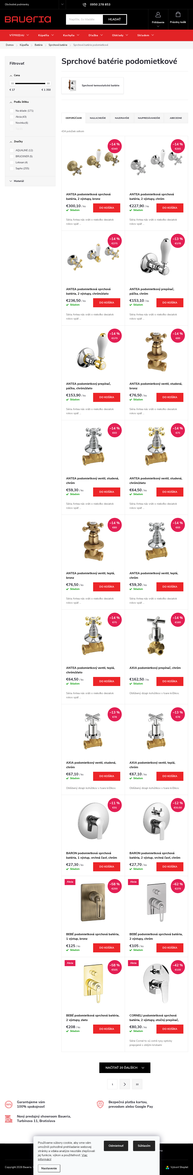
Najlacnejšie (98, 118)
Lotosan (21, 162)
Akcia (21, 117)
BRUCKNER (24, 156)
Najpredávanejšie (149, 118)
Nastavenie (49, 1168)
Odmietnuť (116, 1146)
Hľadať (114, 19)
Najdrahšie (122, 118)
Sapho (22, 168)
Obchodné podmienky (17, 4)
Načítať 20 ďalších (122, 1068)
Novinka (21, 123)
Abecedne (176, 118)
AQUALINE (24, 150)
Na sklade (24, 111)
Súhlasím (144, 1146)
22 (137, 1084)
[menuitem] (19, 35)
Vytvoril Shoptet (179, 1167)
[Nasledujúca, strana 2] (125, 1084)
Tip (19, 129)
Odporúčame (74, 118)
